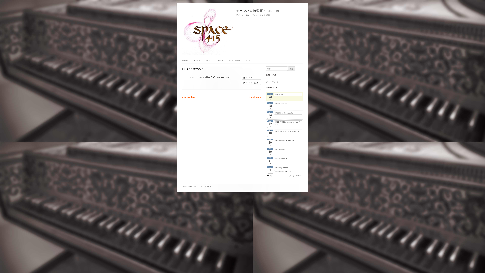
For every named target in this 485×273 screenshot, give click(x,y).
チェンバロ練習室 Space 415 (257, 10)
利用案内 (197, 60)
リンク (248, 60)
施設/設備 (185, 60)
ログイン (208, 186)
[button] (251, 83)
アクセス (209, 60)
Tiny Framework (187, 186)
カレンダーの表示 (295, 176)
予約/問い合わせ (234, 60)
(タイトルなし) (272, 81)
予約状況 (220, 60)
